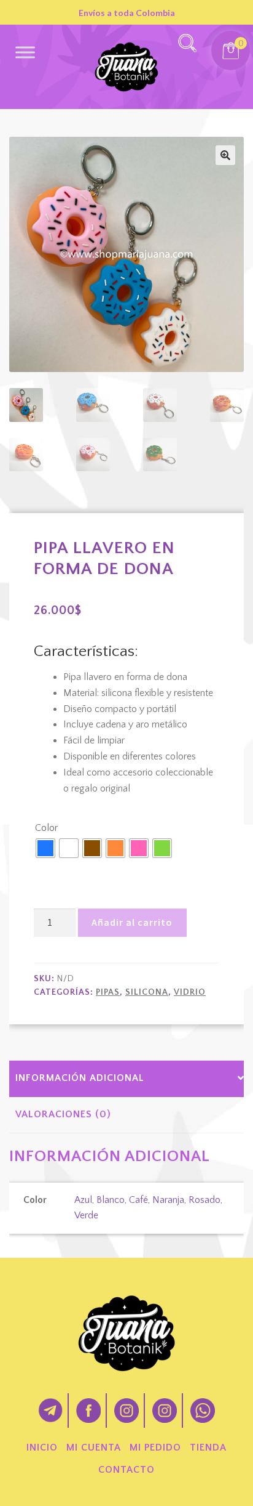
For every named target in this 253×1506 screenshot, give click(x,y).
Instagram (126, 1410)
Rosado (204, 1199)
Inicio (42, 1447)
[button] (225, 155)
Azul (83, 1199)
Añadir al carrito (132, 922)
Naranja (168, 1199)
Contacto (126, 1469)
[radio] (45, 848)
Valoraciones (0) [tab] (63, 1114)
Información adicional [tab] (79, 1077)
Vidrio (190, 992)
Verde (86, 1215)
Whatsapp (202, 1410)
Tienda (208, 1447)
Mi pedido (155, 1447)
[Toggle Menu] (25, 52)
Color (46, 827)
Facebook (88, 1410)
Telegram (50, 1410)
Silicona (146, 992)
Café (138, 1199)
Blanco (110, 1199)
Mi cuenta (93, 1447)
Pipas (108, 992)
